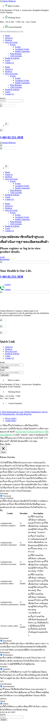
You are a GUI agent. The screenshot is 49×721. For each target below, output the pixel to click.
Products (8, 40)
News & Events (11, 42)
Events (12, 45)
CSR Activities (16, 56)
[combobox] (11, 101)
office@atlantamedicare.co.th (11, 31)
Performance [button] (5, 652)
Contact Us (9, 63)
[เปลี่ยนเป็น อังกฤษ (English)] (7, 125)
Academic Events (22, 49)
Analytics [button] (4, 667)
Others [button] (2, 701)
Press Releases (16, 54)
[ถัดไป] (44, 360)
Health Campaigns (22, 51)
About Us (9, 38)
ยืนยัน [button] (7, 444)
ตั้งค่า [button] (2, 444)
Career (7, 60)
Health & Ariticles (12, 58)
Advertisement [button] (6, 684)
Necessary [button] (4, 493)
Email (2, 370)
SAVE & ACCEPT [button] (7, 712)
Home (7, 36)
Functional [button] (4, 638)
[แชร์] (35, 3)
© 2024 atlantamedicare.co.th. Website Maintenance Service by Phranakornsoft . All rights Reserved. (24, 413)
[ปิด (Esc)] (40, 3)
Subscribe (4, 368)
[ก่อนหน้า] (4, 360)
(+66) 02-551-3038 (11, 137)
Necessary (7, 496)
